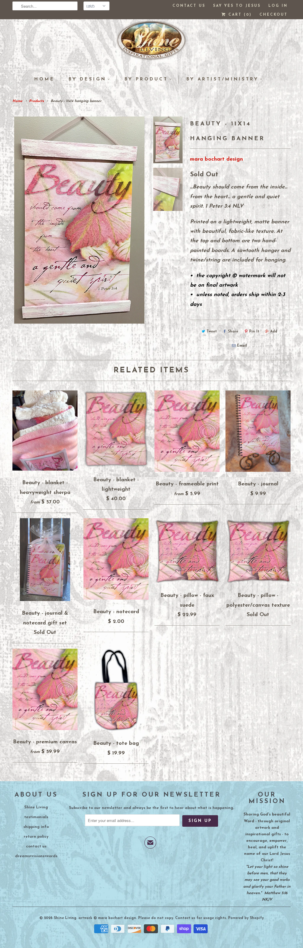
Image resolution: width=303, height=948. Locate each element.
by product (146, 79)
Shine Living (36, 807)
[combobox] (45, 5)
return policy (36, 837)
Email (242, 346)
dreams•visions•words (36, 856)
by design (87, 79)
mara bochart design (216, 159)
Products (36, 101)
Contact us (189, 6)
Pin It (254, 331)
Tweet (212, 331)
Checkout (274, 15)
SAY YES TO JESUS (237, 6)
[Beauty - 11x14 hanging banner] (79, 220)
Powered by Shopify (246, 918)
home (44, 79)
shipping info (36, 827)
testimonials (36, 817)
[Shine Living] (151, 43)
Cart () (239, 15)
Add (273, 331)
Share (233, 331)
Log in (278, 6)
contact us (36, 846)
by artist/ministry (222, 79)
